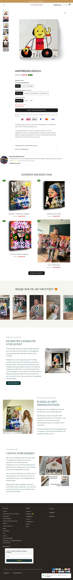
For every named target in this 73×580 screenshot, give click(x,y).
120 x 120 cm (44, 93)
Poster (17, 86)
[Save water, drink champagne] (19, 235)
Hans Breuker (36, 5)
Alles (27, 526)
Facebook (51, 512)
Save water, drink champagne (19, 254)
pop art (5, 535)
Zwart (26, 100)
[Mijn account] (66, 5)
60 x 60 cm (27, 93)
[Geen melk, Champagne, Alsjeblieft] (19, 195)
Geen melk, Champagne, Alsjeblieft (19, 214)
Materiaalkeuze (7, 518)
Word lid (19, 560)
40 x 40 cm (19, 93)
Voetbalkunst (29, 521)
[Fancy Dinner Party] (54, 240)
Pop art (28, 524)
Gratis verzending (22, 149)
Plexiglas (30, 86)
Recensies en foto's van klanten (11, 513)
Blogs (4, 528)
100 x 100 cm (35, 93)
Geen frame (19, 100)
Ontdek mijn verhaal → (15, 163)
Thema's (28, 511)
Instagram (52, 516)
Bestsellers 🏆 (30, 514)
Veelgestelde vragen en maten (26, 145)
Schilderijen (6, 516)
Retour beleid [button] (13, 383)
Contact (5, 511)
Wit (31, 100)
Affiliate (5, 523)
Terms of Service (7, 526)
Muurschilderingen (8, 538)
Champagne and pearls (54, 214)
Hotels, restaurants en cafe (10, 521)
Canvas (24, 86)
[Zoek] (64, 5)
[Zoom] (65, 13)
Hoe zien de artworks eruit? (22, 82)
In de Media (6, 531)
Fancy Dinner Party (54, 265)
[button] (2, 308)
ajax (4, 533)
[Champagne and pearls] (54, 195)
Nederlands (57, 5)
